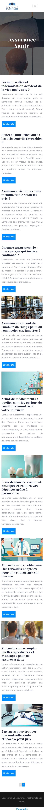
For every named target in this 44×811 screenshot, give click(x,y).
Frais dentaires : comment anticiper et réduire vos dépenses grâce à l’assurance (21, 487)
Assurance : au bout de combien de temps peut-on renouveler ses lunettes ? (21, 326)
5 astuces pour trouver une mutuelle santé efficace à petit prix (19, 735)
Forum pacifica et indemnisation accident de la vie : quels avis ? (21, 85)
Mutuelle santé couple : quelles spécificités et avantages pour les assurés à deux (19, 654)
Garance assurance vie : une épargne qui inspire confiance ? (19, 251)
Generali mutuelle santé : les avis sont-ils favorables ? (21, 138)
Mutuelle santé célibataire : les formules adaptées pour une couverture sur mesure (21, 570)
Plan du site (22, 809)
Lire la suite (8, 124)
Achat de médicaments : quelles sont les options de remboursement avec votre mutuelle (21, 404)
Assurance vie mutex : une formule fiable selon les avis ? (21, 194)
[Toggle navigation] (35, 6)
